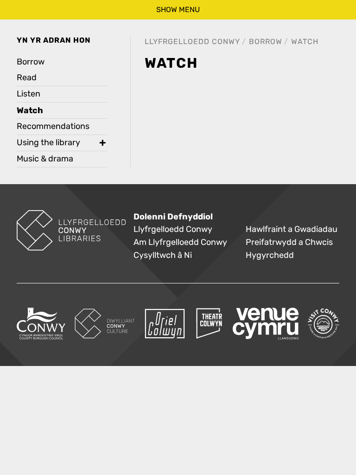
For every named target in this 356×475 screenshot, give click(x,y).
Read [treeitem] (27, 78)
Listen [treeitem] (28, 94)
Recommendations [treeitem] (53, 126)
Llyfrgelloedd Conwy (192, 41)
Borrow (265, 41)
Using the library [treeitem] (48, 143)
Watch (304, 41)
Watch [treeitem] (30, 110)
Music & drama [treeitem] (45, 159)
